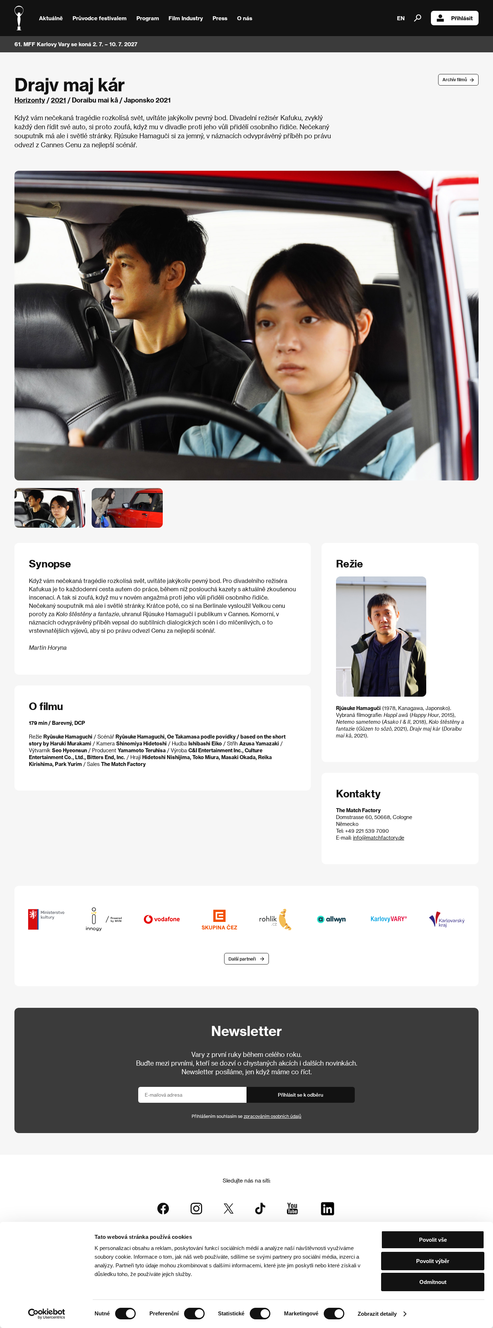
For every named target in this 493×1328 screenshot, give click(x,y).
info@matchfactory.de (378, 838)
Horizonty (29, 100)
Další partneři (242, 958)
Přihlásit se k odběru (300, 1094)
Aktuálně (51, 18)
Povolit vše (433, 1240)
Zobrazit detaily (377, 1314)
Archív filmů (454, 79)
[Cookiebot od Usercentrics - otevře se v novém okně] (46, 1314)
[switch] (194, 1313)
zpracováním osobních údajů (272, 1116)
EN (401, 18)
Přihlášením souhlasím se (246, 1116)
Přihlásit (462, 18)
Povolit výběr (432, 1261)
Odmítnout (432, 1282)
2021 (58, 100)
